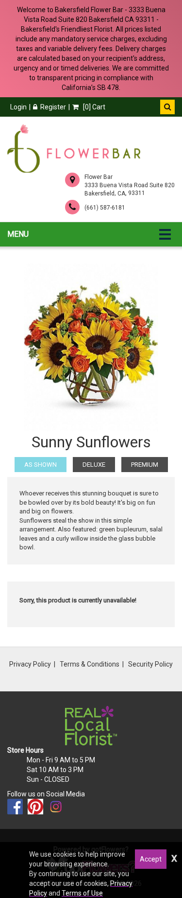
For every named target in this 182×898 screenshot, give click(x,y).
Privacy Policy (30, 664)
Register (53, 107)
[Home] (73, 148)
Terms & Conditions (89, 664)
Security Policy (150, 664)
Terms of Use (82, 893)
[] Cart (93, 107)
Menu (18, 234)
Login (18, 107)
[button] (167, 107)
